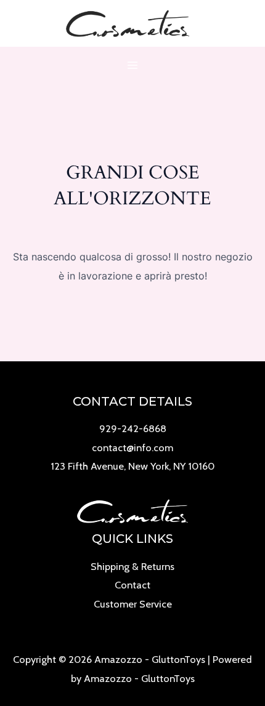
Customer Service (133, 604)
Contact (132, 585)
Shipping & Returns (132, 566)
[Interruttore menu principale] (133, 65)
